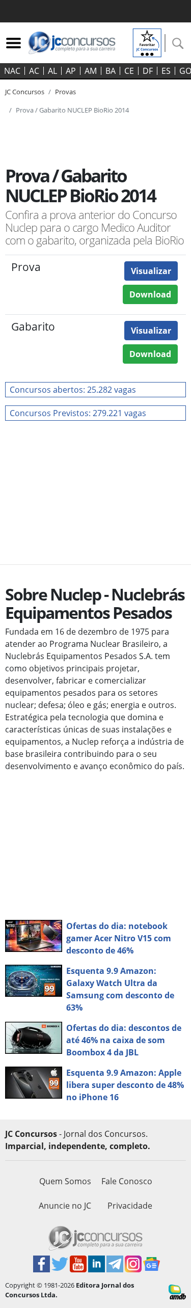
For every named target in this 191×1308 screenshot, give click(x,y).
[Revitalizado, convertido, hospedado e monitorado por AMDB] (177, 1291)
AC (34, 71)
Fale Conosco (126, 1181)
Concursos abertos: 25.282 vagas (73, 389)
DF (148, 71)
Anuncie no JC (65, 1205)
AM (91, 71)
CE (129, 71)
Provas (65, 91)
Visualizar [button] (151, 271)
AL (52, 71)
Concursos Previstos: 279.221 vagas (78, 413)
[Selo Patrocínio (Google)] (147, 41)
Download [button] (150, 294)
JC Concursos (24, 91)
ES (166, 71)
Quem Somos (65, 1181)
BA (110, 71)
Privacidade (129, 1205)
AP (71, 71)
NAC (12, 71)
